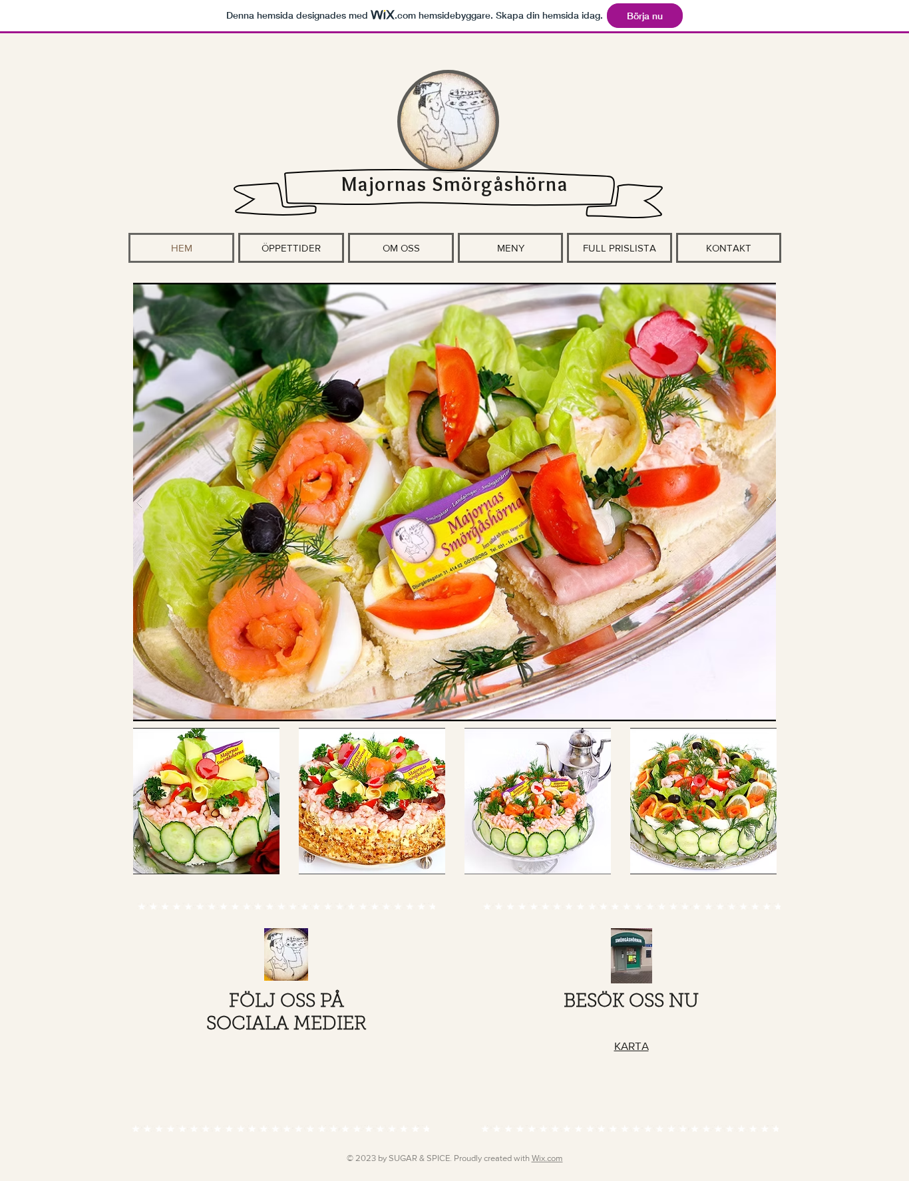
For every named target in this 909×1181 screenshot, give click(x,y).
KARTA (631, 1045)
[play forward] (764, 801)
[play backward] (145, 801)
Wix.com (547, 1158)
